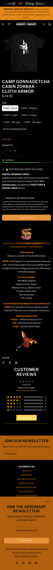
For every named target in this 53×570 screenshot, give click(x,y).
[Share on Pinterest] (16, 363)
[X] (23, 563)
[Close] (48, 502)
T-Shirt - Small (10, 108)
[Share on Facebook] (3, 363)
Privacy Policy (29, 552)
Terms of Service (23, 556)
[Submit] (50, 454)
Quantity (7, 145)
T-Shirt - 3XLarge (32, 122)
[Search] (44, 24)
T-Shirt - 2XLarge (11, 122)
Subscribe (26, 540)
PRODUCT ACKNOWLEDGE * (20, 198)
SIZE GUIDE (6, 139)
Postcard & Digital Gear (15, 129)
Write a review (26, 417)
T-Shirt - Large (10, 115)
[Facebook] (17, 563)
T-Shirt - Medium (29, 108)
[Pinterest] (36, 563)
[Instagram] (30, 563)
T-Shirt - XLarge (29, 115)
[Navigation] (3, 24)
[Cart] (50, 24)
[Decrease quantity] (5, 151)
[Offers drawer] (9, 24)
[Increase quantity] (15, 151)
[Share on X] (10, 363)
